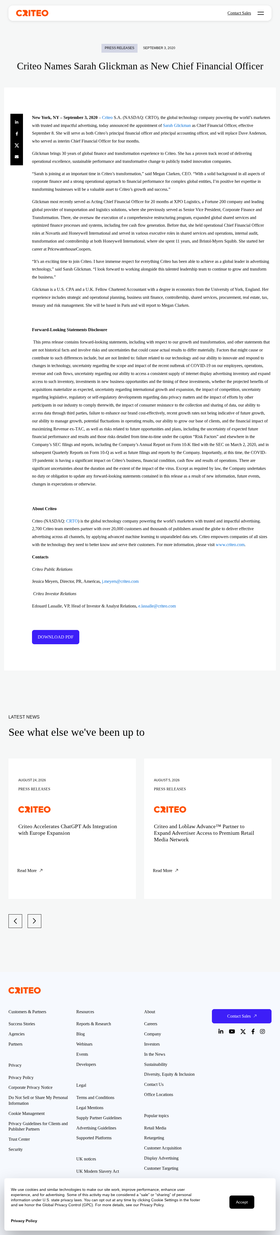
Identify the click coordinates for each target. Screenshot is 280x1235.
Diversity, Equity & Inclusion (169, 1074)
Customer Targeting (161, 1168)
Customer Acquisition (163, 1148)
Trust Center (19, 1139)
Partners (15, 1044)
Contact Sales (239, 13)
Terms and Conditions (95, 1097)
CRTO (72, 521)
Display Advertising (161, 1158)
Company (152, 1034)
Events (82, 1054)
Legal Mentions (89, 1107)
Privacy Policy (21, 1077)
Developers (86, 1064)
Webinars (84, 1044)
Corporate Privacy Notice (30, 1087)
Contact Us (154, 1084)
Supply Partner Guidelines (99, 1117)
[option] (72, 829)
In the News (154, 1054)
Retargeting (154, 1137)
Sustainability (155, 1064)
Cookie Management (26, 1113)
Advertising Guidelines (96, 1128)
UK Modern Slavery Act (97, 1171)
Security (15, 1149)
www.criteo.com (230, 544)
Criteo (107, 117)
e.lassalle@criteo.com (157, 606)
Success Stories (21, 1023)
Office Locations (158, 1094)
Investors (152, 1044)
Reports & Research (93, 1023)
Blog (80, 1034)
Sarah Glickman (177, 125)
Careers (150, 1023)
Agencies (16, 1034)
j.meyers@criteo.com (120, 581)
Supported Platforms (94, 1137)
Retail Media (155, 1128)
